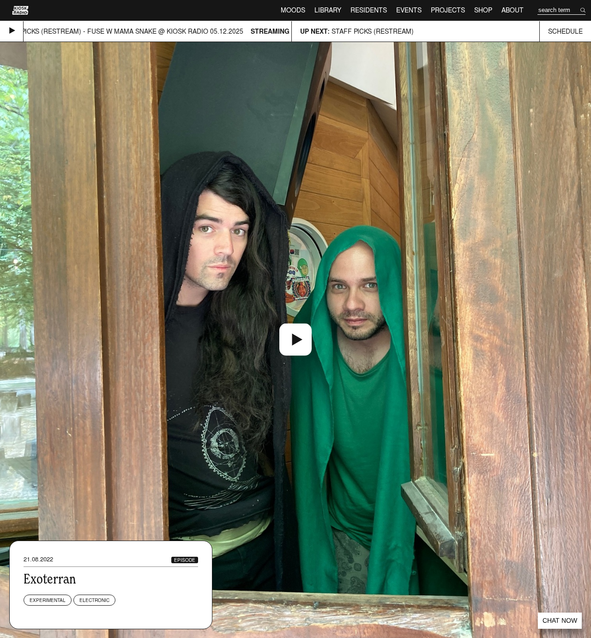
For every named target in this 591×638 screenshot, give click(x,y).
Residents (368, 10)
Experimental (48, 600)
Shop (483, 10)
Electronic (94, 600)
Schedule (565, 31)
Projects (448, 10)
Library (327, 10)
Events (409, 10)
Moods (293, 10)
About (512, 10)
